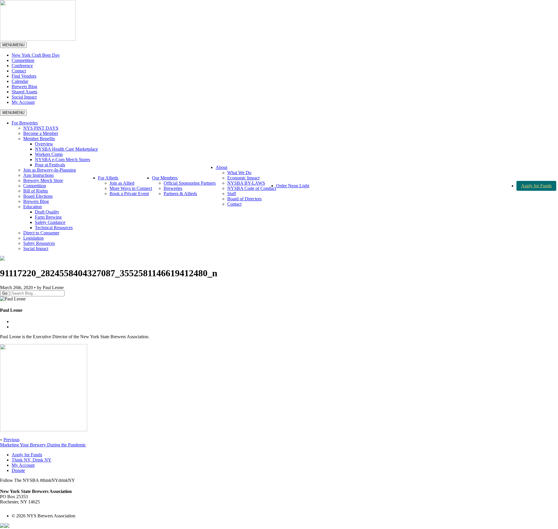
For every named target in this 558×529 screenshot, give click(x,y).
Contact (19, 70)
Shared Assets (24, 91)
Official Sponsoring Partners (190, 183)
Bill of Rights (35, 190)
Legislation (33, 238)
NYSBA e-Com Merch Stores (62, 159)
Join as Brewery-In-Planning (49, 170)
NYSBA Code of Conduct (251, 188)
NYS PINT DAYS (40, 128)
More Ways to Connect (131, 188)
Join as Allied (122, 183)
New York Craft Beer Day (36, 55)
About (221, 167)
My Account (23, 102)
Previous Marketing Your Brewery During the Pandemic (43, 442)
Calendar (20, 81)
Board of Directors (244, 198)
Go (4, 293)
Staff (231, 193)
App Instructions (38, 175)
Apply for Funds (536, 185)
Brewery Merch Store (43, 180)
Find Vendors (24, 76)
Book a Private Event (129, 193)
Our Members (165, 177)
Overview (44, 143)
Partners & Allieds (180, 193)
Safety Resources (39, 243)
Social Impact (24, 97)
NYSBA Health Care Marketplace (66, 149)
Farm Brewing (48, 217)
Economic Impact (243, 177)
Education (32, 206)
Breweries (173, 188)
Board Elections (38, 196)
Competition (23, 60)
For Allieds (108, 177)
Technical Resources (54, 227)
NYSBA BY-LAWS (246, 183)
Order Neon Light (292, 185)
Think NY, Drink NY (31, 459)
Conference (22, 65)
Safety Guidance (50, 222)
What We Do (239, 172)
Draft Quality (47, 211)
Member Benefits (39, 138)
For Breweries (25, 122)
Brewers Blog (24, 86)
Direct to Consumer (41, 232)
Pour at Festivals (50, 164)
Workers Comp (49, 154)
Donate (18, 470)
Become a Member (40, 133)
